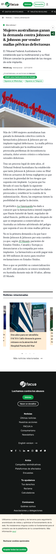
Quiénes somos (28, 506)
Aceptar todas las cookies (14, 549)
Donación (39, 4)
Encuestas (28, 473)
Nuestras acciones (28, 422)
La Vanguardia (25, 206)
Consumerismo (28, 430)
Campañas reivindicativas (28, 464)
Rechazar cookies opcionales (16, 541)
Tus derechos (28, 484)
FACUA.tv (28, 426)
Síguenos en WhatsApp (13, 81)
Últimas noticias (28, 418)
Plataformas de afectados (28, 468)
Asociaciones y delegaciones (28, 510)
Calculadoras (28, 493)
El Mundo (24, 241)
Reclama (28, 488)
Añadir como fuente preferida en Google (20, 77)
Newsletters (28, 434)
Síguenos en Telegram (34, 81)
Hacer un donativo (28, 404)
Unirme (27, 4)
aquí (14, 531)
